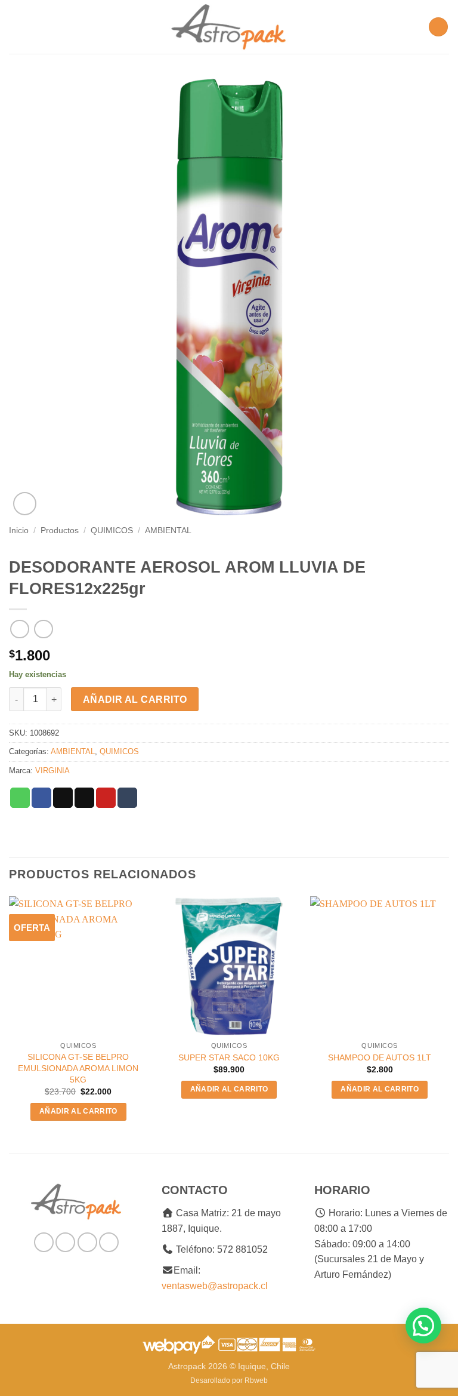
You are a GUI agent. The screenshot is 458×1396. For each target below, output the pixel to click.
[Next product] (19, 629)
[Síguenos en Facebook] (44, 1242)
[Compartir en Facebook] (41, 798)
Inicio (19, 530)
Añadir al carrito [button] (78, 1111)
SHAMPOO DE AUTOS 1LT (379, 1057)
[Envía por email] (84, 798)
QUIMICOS (112, 530)
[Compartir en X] (63, 798)
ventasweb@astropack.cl (215, 1286)
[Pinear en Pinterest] (106, 798)
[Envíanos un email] (87, 1242)
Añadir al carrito (135, 699)
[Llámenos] (109, 1242)
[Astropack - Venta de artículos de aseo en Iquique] (229, 27)
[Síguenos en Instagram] (65, 1242)
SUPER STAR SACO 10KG (229, 1057)
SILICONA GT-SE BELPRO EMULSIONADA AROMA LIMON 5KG (78, 1068)
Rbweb (256, 1380)
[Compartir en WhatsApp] (20, 798)
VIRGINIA (52, 770)
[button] (16, 26)
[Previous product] (43, 629)
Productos (60, 530)
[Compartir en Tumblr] (127, 798)
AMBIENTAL (168, 530)
